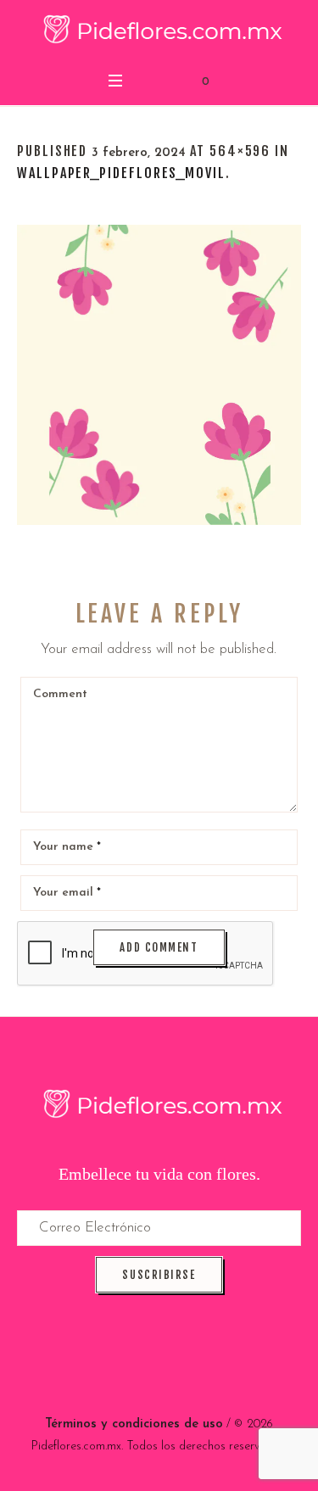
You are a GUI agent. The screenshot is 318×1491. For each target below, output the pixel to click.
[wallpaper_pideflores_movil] (159, 375)
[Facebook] (140, 1365)
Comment (60, 694)
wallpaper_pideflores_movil (121, 173)
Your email (67, 892)
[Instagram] (178, 1365)
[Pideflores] (159, 31)
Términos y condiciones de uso (134, 1424)
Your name (67, 846)
